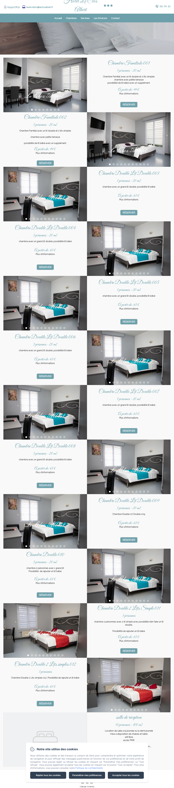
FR (87, 783)
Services (85, 18)
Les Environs (100, 18)
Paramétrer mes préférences (87, 775)
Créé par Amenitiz (87, 787)
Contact (115, 18)
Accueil (58, 18)
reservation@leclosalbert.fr (39, 7)
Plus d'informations (128, 93)
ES (92, 783)
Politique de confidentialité (89, 768)
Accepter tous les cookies (125, 775)
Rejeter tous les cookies (48, 775)
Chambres (71, 18)
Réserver (129, 104)
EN (82, 783)
